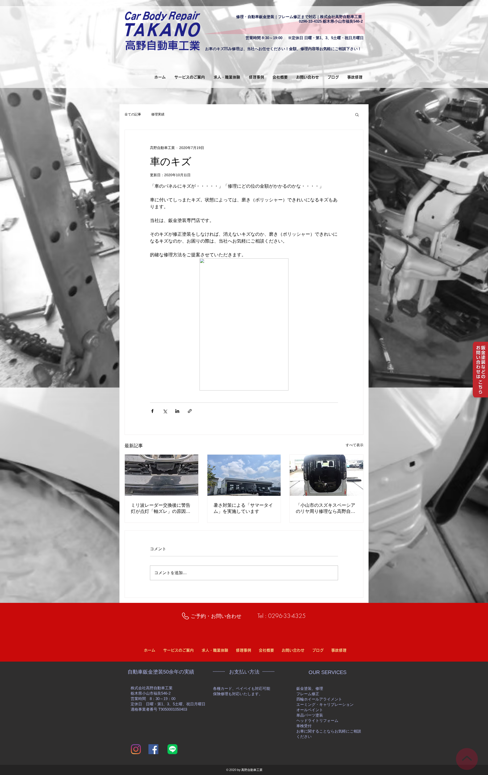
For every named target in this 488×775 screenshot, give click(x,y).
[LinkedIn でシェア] (177, 411)
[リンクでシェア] (189, 411)
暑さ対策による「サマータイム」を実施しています (243, 508)
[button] (357, 114)
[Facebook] (153, 749)
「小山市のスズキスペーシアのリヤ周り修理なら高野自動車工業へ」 (325, 508)
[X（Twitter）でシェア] (164, 411)
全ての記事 (133, 114)
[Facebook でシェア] (152, 411)
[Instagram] (136, 749)
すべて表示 (354, 445)
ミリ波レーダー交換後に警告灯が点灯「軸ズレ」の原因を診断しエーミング (160, 508)
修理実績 (157, 114)
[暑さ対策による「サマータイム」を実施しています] (244, 475)
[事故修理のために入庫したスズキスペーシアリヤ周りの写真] (326, 475)
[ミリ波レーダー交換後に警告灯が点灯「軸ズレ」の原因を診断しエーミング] (161, 475)
